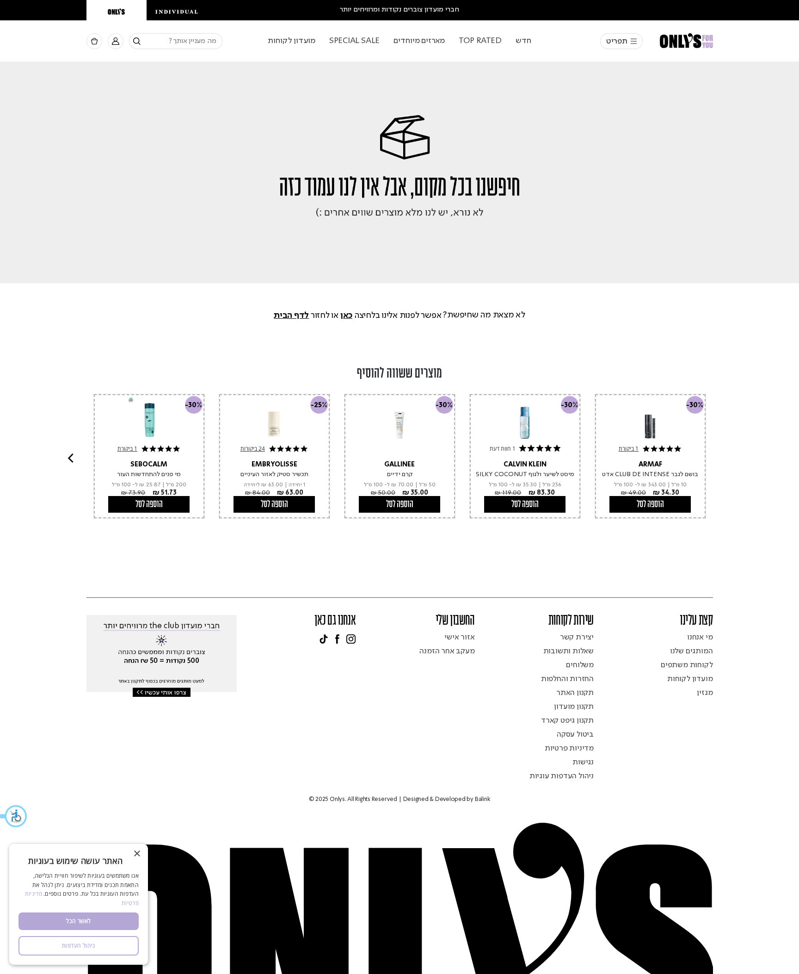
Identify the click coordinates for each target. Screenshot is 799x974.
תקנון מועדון (574, 707)
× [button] (137, 853)
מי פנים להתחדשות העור (149, 474)
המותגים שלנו (691, 651)
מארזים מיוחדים (419, 41)
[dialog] (78, 904)
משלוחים (580, 665)
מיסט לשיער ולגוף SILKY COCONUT (525, 474)
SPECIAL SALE (354, 41)
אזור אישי (459, 637)
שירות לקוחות (571, 621)
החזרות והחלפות (567, 679)
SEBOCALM (148, 464)
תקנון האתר (575, 693)
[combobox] (175, 41)
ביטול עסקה (575, 734)
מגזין (705, 693)
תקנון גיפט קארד (567, 721)
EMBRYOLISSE (274, 464)
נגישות (583, 762)
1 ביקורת (127, 449)
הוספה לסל (149, 504)
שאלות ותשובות (568, 651)
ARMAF (650, 464)
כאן (346, 315)
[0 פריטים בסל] (94, 41)
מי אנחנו (700, 637)
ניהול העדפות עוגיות (561, 776)
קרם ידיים (399, 474)
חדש (523, 41)
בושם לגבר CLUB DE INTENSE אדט (650, 474)
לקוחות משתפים (687, 665)
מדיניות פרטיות (569, 748)
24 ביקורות (252, 449)
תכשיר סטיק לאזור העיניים (274, 474)
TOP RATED (480, 41)
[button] (14, 816)
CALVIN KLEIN (525, 464)
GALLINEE (399, 464)
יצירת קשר (577, 637)
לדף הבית (291, 315)
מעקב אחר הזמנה (446, 651)
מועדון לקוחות (291, 41)
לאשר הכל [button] (78, 921)
